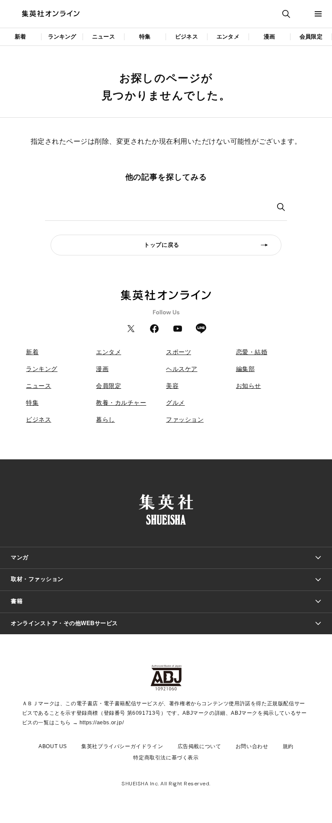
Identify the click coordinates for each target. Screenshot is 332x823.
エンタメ (228, 36)
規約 (288, 746)
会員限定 (311, 36)
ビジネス (186, 36)
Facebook (154, 328)
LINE (201, 328)
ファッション (185, 419)
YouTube (177, 328)
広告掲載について (199, 746)
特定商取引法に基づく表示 (165, 758)
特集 (144, 36)
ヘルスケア (182, 368)
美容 (172, 385)
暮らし (105, 419)
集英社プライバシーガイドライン (122, 746)
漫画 (269, 36)
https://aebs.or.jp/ (102, 723)
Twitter (131, 328)
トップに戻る (161, 245)
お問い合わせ (252, 746)
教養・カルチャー (121, 402)
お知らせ (248, 385)
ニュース (103, 36)
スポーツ (178, 352)
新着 (20, 36)
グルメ (175, 402)
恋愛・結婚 (252, 352)
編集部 (245, 368)
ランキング (62, 36)
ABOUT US (52, 746)
